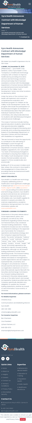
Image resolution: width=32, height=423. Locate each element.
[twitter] (7, 358)
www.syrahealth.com (8, 208)
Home (3, 30)
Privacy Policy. (14, 419)
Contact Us (25, 37)
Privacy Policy (7, 389)
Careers (5, 377)
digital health (11, 188)
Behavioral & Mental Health (22, 369)
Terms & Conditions (5, 385)
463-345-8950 (7, 408)
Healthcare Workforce (22, 388)
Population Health (21, 380)
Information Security (6, 393)
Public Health (23, 384)
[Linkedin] (3, 358)
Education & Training (22, 375)
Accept (23, 419)
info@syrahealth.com (10, 411)
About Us (5, 371)
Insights (5, 374)
